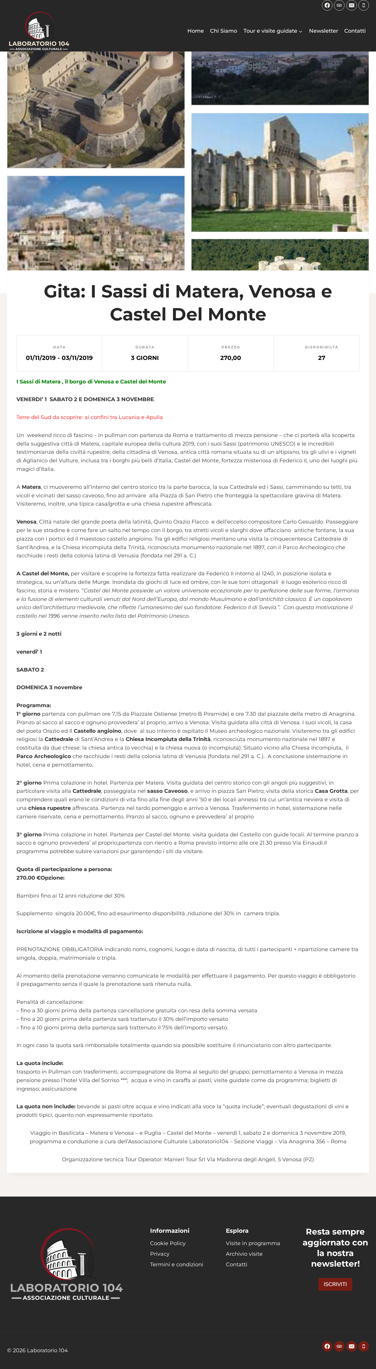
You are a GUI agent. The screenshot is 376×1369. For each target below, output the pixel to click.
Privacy (159, 1254)
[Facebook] (327, 5)
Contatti (355, 31)
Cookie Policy (168, 1243)
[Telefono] (363, 5)
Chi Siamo (223, 31)
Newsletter (323, 31)
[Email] (351, 5)
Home (195, 31)
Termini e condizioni (176, 1264)
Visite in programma (253, 1243)
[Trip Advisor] (339, 5)
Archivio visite (244, 1254)
